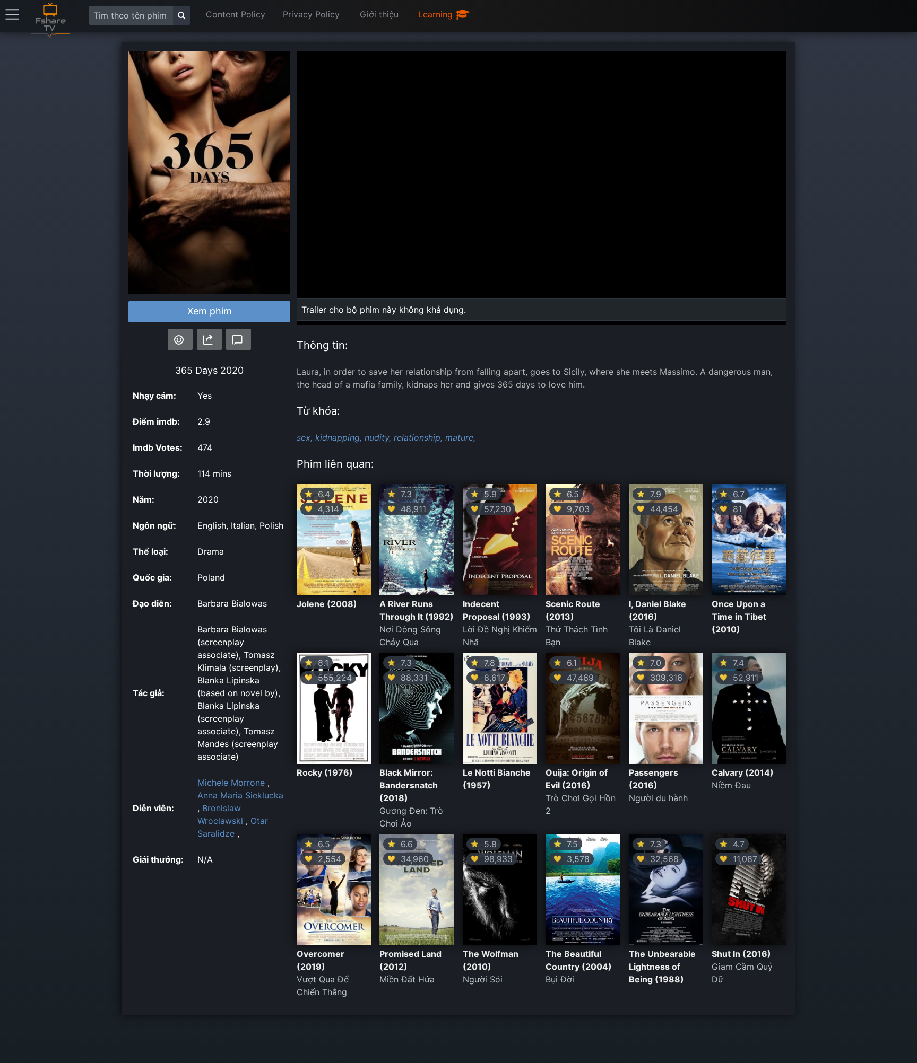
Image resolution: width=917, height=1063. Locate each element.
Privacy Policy (311, 14)
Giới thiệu (379, 14)
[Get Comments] (238, 339)
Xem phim (209, 311)
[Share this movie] (209, 339)
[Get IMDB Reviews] (180, 339)
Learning (436, 14)
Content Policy (235, 14)
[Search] (181, 15)
